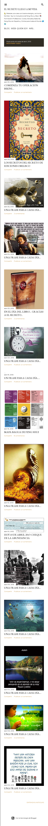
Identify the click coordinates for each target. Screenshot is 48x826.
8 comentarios (19, 436)
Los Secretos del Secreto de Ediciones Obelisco (23, 164)
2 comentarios (19, 213)
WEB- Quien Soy (19, 28)
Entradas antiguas (35, 802)
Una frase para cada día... (22, 257)
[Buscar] (42, 4)
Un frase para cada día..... (22, 378)
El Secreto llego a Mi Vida (20, 9)
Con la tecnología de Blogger (26, 818)
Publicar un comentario (23, 92)
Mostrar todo (13, 43)
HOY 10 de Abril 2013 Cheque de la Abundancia (23, 536)
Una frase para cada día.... (22, 210)
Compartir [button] (8, 92)
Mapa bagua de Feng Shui (21, 432)
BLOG (7, 28)
